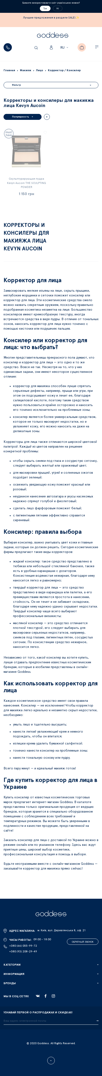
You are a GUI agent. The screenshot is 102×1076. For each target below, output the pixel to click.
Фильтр (16, 85)
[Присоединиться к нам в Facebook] (45, 996)
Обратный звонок (82, 942)
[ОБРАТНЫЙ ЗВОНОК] (8, 47)
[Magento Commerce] (52, 35)
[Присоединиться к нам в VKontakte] (37, 996)
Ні (57, 8)
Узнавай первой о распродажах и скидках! (38, 1012)
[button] (65, 47)
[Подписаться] (97, 1021)
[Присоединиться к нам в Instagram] (53, 996)
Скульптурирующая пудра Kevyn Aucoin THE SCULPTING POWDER (26, 182)
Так (45, 8)
